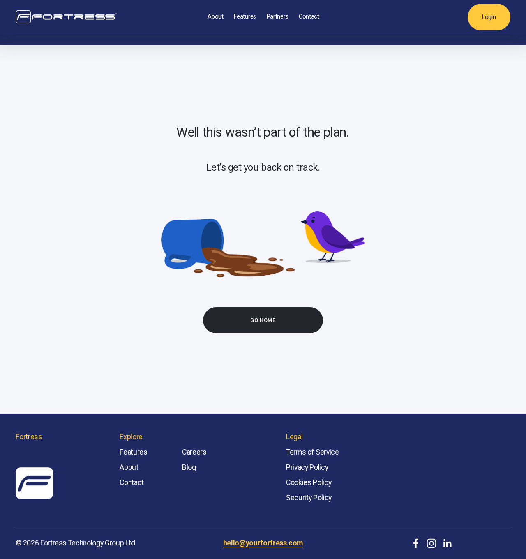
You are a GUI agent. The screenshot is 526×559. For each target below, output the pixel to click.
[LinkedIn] (447, 543)
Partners (277, 16)
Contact (309, 16)
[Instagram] (431, 543)
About (216, 16)
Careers (194, 452)
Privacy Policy (307, 467)
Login (489, 17)
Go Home (262, 320)
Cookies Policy (308, 482)
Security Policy (309, 498)
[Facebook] (416, 543)
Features (245, 16)
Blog (189, 467)
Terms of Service (312, 452)
